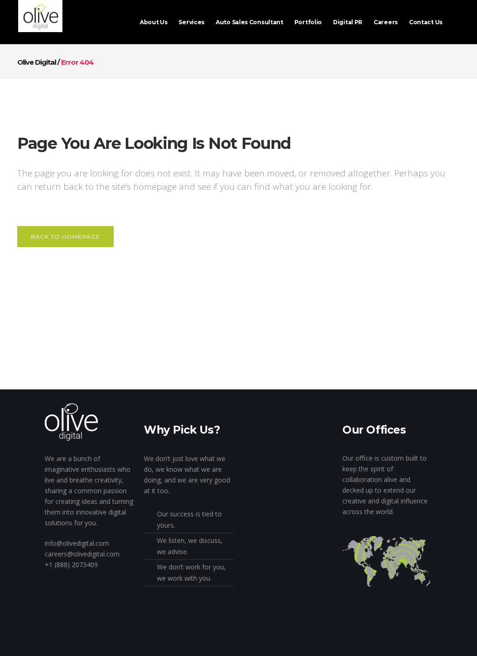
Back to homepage (65, 236)
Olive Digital (36, 62)
